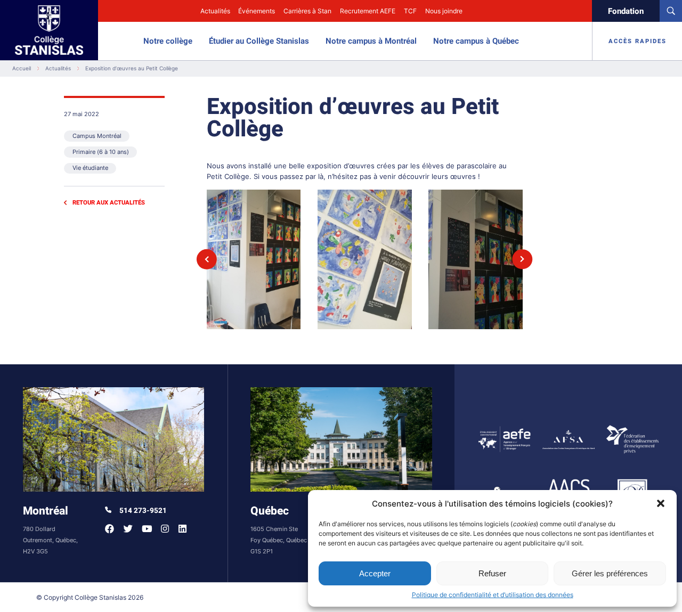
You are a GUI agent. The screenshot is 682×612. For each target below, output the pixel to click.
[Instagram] (165, 528)
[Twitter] (128, 528)
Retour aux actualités (108, 202)
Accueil (21, 68)
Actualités (215, 11)
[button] (660, 503)
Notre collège (167, 41)
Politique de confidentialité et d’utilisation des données (492, 595)
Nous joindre (443, 11)
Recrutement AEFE (367, 11)
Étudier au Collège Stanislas (259, 41)
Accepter (375, 573)
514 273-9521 (142, 510)
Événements (256, 11)
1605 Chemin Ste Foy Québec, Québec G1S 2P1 (278, 540)
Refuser (492, 573)
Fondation (626, 11)
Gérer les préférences (610, 573)
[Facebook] (109, 528)
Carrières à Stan (307, 11)
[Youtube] (147, 528)
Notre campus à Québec (476, 41)
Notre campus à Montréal (371, 41)
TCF (410, 11)
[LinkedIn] (182, 528)
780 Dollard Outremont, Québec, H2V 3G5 (50, 540)
